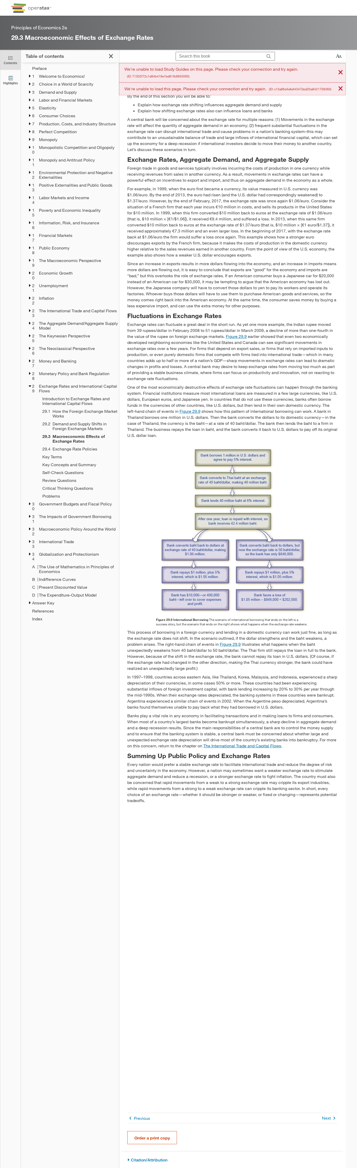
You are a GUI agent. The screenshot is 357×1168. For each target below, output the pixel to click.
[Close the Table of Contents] (111, 56)
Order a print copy (152, 1137)
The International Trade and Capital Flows (242, 745)
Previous (142, 1118)
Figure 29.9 (236, 336)
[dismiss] (340, 72)
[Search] (269, 56)
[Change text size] (339, 56)
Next (326, 1117)
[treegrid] (70, 343)
